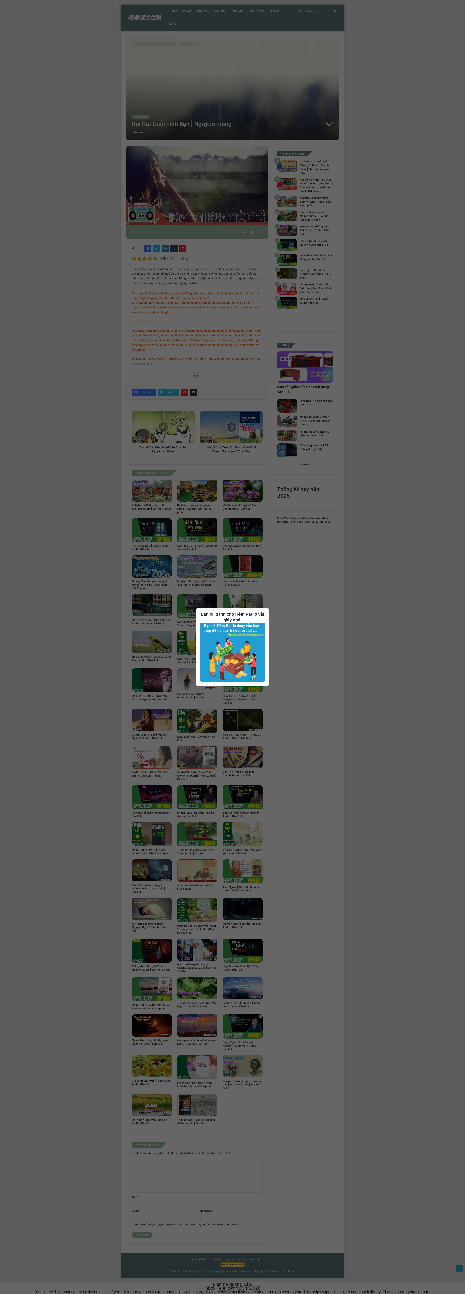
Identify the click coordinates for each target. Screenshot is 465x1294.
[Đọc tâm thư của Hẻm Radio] (232, 680)
